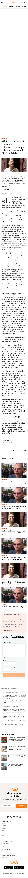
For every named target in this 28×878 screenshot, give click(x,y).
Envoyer (21, 805)
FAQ (2, 851)
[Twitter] (11, 817)
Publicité (3, 845)
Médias (3, 832)
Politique (11, 6)
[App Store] (8, 867)
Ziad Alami (6, 189)
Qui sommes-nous (5, 843)
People (2, 835)
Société (24, 6)
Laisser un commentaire (14, 675)
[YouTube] (14, 817)
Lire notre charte (7, 630)
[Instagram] (20, 817)
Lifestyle (3, 837)
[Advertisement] (14, 72)
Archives (3, 846)
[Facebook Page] (8, 817)
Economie (18, 6)
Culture (2, 830)
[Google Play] (19, 867)
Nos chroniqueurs (5, 838)
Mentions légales (5, 857)
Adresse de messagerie (10, 667)
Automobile (3, 833)
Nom (4, 660)
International (4, 828)
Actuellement (4, 6)
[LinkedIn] (17, 817)
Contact (3, 853)
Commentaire (7, 642)
